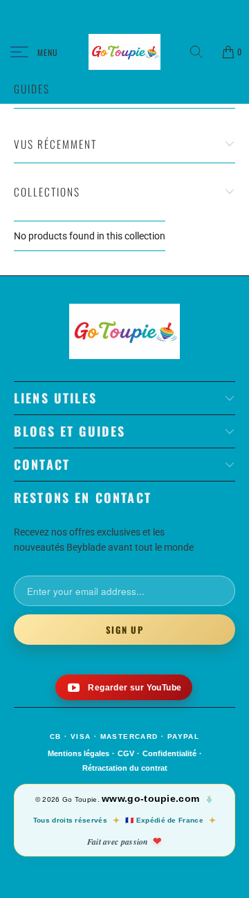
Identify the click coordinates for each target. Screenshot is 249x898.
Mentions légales (78, 753)
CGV (126, 753)
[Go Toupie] (124, 52)
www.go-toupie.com (150, 798)
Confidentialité (169, 753)
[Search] (201, 52)
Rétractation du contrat (124, 768)
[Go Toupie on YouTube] (124, 687)
